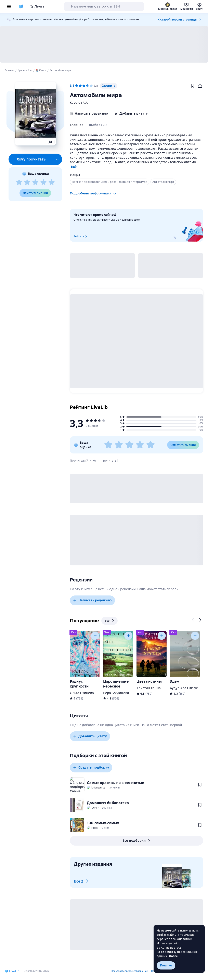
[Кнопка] (193, 620)
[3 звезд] (35, 182)
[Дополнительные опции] (57, 159)
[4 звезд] (43, 182)
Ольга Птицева (82, 693)
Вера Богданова (116, 693)
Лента (39, 6)
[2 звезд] (27, 182)
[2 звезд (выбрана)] (80, 85)
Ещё (74, 166)
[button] (35, 113)
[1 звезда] (19, 182)
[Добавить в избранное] (192, 86)
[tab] (77, 126)
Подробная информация (90, 193)
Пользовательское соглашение (129, 971)
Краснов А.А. (79, 102)
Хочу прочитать (31, 159)
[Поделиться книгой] (200, 86)
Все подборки (134, 840)
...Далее (172, 956)
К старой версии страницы (177, 19)
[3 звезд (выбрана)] (84, 85)
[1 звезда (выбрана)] (76, 85)
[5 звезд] (51, 182)
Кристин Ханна (148, 688)
